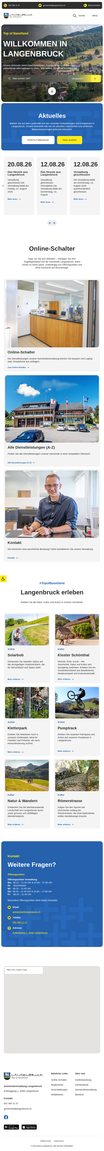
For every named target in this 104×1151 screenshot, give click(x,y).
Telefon (17, 917)
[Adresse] (9, 928)
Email (16, 907)
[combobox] (43, 78)
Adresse (17, 928)
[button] (3, 579)
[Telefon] (9, 917)
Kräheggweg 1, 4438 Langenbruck (30, 932)
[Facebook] (6, 1117)
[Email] (9, 907)
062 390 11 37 (20, 922)
